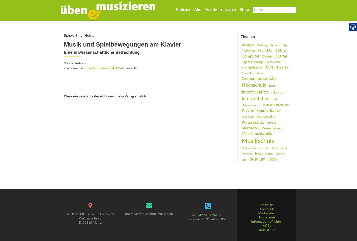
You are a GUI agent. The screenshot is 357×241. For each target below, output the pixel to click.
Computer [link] (250, 56)
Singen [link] (269, 154)
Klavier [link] (248, 110)
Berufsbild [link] (265, 50)
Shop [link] (244, 10)
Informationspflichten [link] (267, 221)
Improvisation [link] (255, 92)
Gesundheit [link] (248, 73)
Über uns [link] (267, 205)
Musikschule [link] (258, 141)
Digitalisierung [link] (252, 62)
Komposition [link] (248, 117)
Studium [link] (257, 159)
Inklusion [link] (278, 92)
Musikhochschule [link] (257, 134)
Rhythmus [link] (247, 154)
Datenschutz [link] (267, 229)
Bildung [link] (280, 50)
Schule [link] (258, 153)
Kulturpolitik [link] (253, 122)
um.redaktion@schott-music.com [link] (149, 214)
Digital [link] (281, 56)
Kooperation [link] (267, 117)
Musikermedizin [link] (271, 128)
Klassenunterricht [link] (276, 105)
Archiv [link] (211, 10)
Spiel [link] (244, 160)
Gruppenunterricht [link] (259, 79)
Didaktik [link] (267, 56)
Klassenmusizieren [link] (251, 105)
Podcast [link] (183, 10)
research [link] (228, 10)
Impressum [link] (267, 217)
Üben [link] (273, 159)
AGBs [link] (267, 225)
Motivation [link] (250, 128)
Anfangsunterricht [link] (268, 45)
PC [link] (267, 148)
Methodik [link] (271, 123)
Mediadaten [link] (267, 213)
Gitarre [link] (260, 73)
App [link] (285, 45)
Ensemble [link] (283, 67)
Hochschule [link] (254, 85)
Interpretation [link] (256, 99)
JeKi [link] (275, 99)
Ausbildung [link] (248, 50)
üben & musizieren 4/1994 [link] (104, 68)
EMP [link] (270, 67)
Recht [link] (283, 148)
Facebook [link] (267, 209)
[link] (108, 10)
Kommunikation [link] (268, 110)
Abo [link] (197, 10)
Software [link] (280, 154)
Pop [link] (274, 148)
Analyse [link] (248, 45)
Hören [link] (272, 86)
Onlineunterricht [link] (252, 148)
